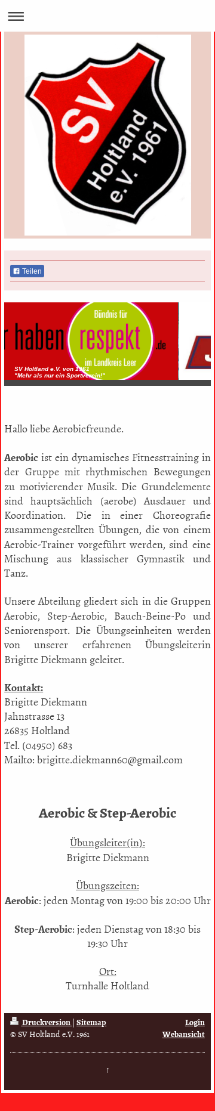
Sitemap (91, 1022)
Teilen (31, 271)
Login (195, 1022)
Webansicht (183, 1034)
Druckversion (46, 1022)
